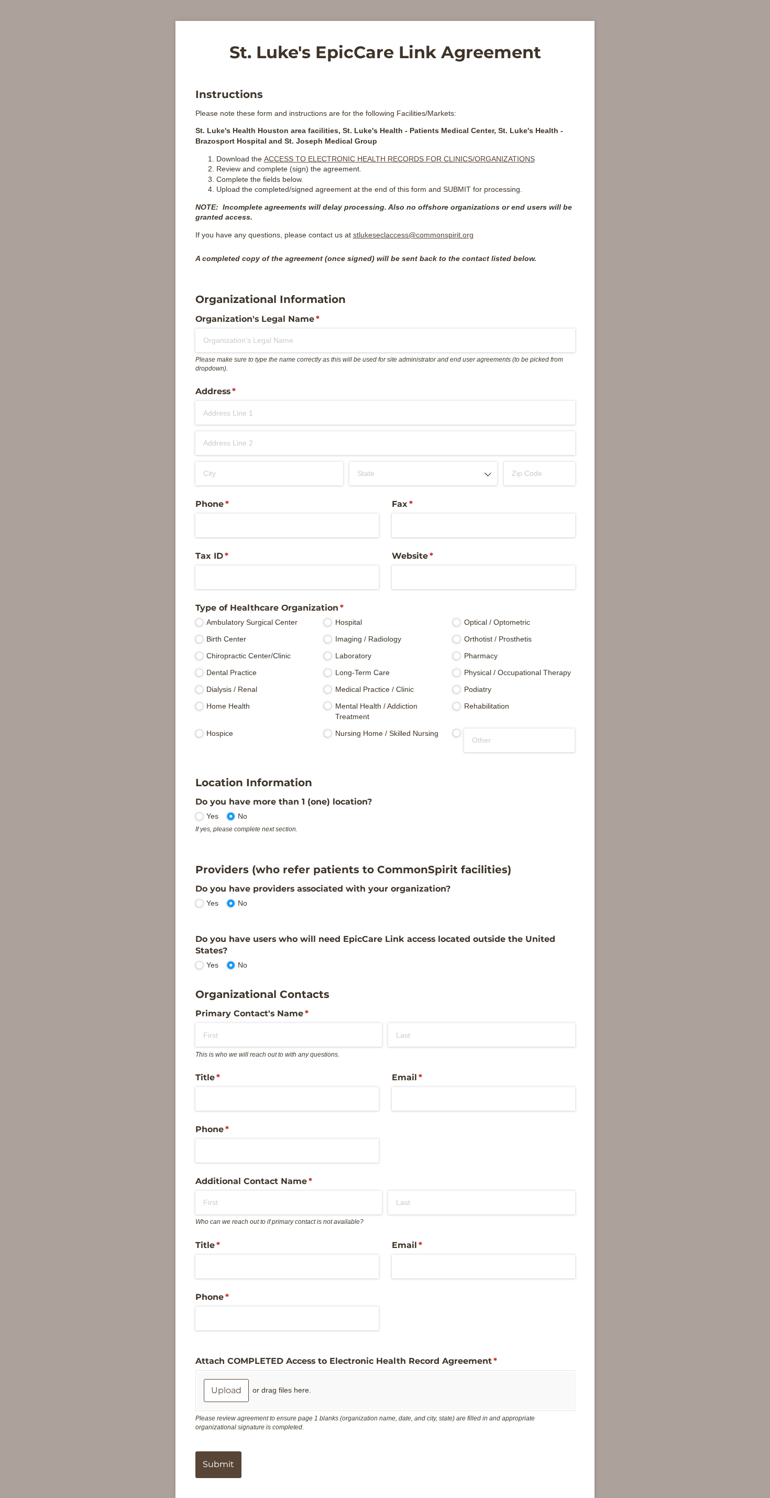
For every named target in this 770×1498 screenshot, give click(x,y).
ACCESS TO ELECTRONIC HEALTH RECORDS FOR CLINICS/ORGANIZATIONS (399, 159)
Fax (422, 504)
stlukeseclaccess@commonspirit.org (413, 235)
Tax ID (231, 556)
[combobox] (423, 473)
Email (426, 1077)
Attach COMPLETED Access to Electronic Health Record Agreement (365, 1361)
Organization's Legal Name (276, 319)
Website (432, 556)
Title (227, 1077)
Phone (231, 504)
